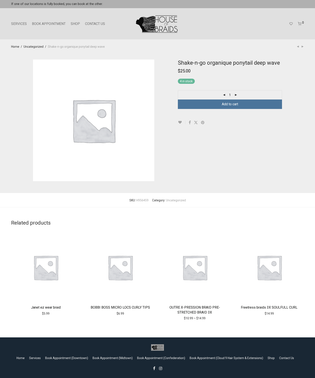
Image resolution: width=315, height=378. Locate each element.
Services (35, 358)
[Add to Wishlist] (181, 122)
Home (15, 46)
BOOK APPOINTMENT (49, 24)
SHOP (75, 24)
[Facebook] (154, 368)
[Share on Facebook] (190, 123)
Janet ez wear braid (46, 307)
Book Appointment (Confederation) (161, 358)
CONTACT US (95, 24)
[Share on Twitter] (196, 123)
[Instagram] (160, 368)
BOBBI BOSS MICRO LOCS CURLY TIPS (120, 307)
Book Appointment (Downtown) (66, 358)
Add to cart (230, 104)
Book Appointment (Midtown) (113, 358)
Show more (55, 313)
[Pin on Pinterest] (203, 123)
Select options (111, 313)
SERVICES (19, 24)
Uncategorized (34, 46)
